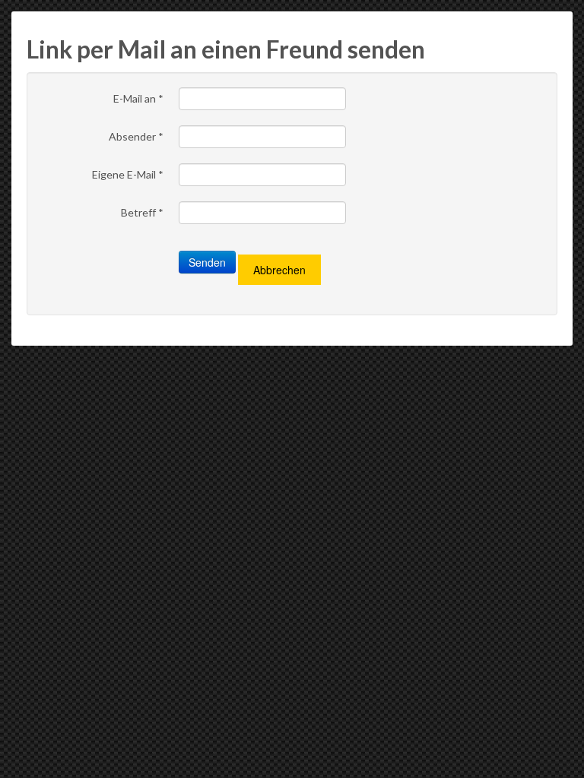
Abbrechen (279, 269)
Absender (136, 136)
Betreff (142, 212)
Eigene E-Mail (127, 174)
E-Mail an (138, 98)
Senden (207, 262)
